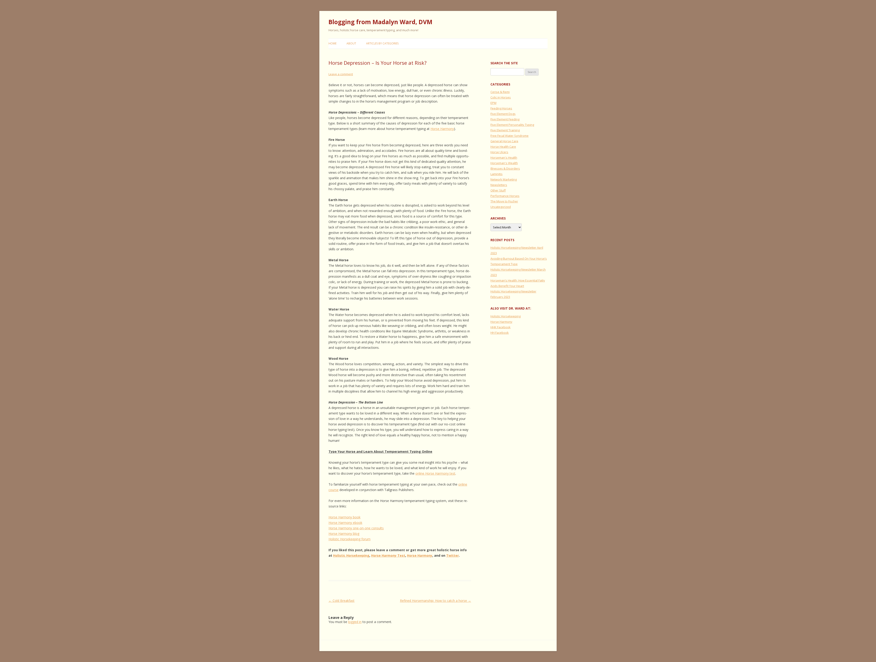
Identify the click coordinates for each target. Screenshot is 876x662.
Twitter (452, 555)
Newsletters (498, 185)
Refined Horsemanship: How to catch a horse (435, 600)
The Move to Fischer (504, 201)
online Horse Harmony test (435, 473)
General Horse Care (504, 141)
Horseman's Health (503, 157)
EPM (493, 103)
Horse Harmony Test (388, 555)
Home (332, 43)
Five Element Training (505, 130)
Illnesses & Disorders (505, 168)
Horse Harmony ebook (345, 522)
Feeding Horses (501, 108)
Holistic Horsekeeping (351, 555)
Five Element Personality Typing (512, 125)
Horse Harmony (442, 129)
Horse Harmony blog (343, 533)
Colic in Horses (500, 97)
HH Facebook (499, 333)
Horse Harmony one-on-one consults (356, 528)
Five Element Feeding (504, 119)
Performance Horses (504, 196)
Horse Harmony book (344, 517)
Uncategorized (500, 207)
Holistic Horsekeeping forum (349, 539)
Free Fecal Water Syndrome (509, 136)
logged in (355, 622)
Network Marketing (503, 179)
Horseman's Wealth (504, 163)
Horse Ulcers (499, 152)
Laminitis (496, 174)
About (351, 43)
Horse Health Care (503, 147)
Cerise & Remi (500, 92)
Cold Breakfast (341, 600)
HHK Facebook (500, 327)
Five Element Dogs (503, 114)
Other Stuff (498, 190)
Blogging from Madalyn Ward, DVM (380, 22)
